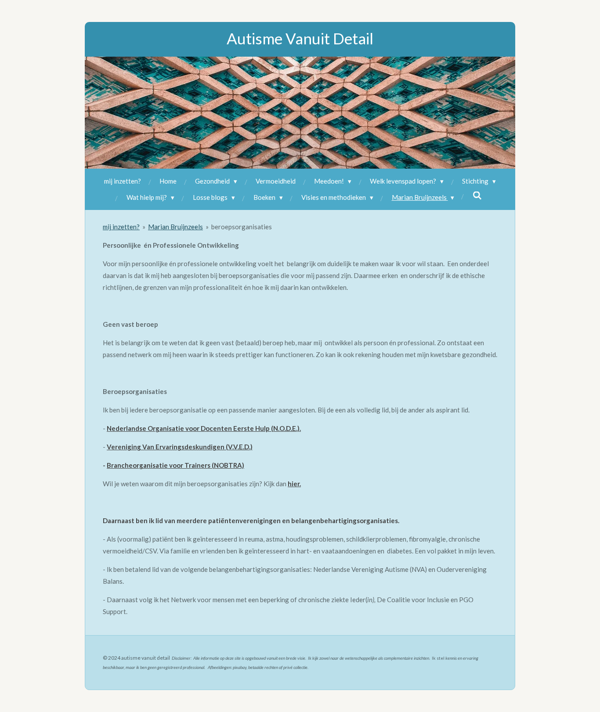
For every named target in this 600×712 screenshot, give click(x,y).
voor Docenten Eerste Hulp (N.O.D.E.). (242, 428)
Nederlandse (126, 428)
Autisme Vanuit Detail (300, 38)
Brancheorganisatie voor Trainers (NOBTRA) (175, 465)
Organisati (163, 428)
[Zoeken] (477, 195)
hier (294, 484)
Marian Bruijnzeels (175, 227)
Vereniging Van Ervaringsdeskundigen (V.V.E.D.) (180, 447)
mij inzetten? (121, 227)
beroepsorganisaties (241, 227)
